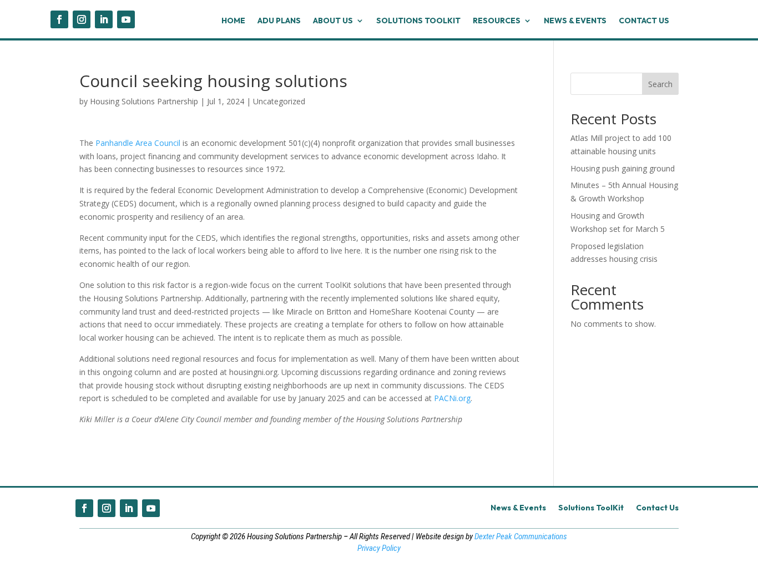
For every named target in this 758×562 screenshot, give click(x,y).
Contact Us (644, 21)
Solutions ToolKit (418, 21)
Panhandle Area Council (137, 143)
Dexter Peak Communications (520, 536)
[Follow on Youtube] (126, 19)
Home (233, 21)
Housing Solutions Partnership (144, 101)
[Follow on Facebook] (59, 19)
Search (660, 84)
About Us (333, 21)
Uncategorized (279, 101)
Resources (497, 21)
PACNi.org (452, 398)
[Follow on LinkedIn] (104, 19)
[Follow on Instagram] (81, 19)
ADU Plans (279, 21)
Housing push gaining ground (622, 168)
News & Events (575, 21)
